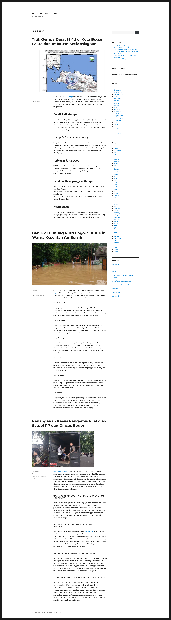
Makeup (116, 204)
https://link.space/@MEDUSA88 (121, 281)
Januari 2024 (117, 134)
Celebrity (116, 161)
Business (116, 160)
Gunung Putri (40, 295)
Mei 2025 (116, 104)
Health (115, 191)
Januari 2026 (117, 91)
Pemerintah (117, 216)
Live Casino (115, 264)
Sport (115, 233)
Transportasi (117, 238)
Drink (115, 167)
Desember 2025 (118, 92)
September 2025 (118, 98)
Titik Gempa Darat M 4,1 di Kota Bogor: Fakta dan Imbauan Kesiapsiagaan (67, 41)
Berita (34, 99)
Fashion (116, 173)
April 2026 (117, 89)
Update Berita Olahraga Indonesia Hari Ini (125, 59)
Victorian (116, 246)
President (116, 219)
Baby (115, 154)
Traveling (116, 242)
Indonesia (116, 195)
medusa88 (115, 288)
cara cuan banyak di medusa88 (120, 285)
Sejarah (116, 227)
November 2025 (118, 94)
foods (115, 180)
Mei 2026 (116, 87)
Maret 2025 (117, 107)
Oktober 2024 (117, 117)
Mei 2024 (116, 126)
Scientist (116, 225)
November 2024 (118, 115)
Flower (116, 178)
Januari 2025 (117, 111)
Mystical (116, 210)
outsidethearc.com (44, 13)
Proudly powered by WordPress (53, 612)
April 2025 (117, 106)
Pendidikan (117, 218)
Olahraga (116, 212)
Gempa (70, 97)
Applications (117, 150)
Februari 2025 (118, 109)
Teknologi (116, 236)
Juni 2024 (116, 124)
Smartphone (117, 231)
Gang (115, 186)
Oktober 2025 (117, 96)
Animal (116, 148)
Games (116, 184)
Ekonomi (116, 169)
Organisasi (117, 214)
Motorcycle (117, 208)
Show (115, 229)
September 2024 (118, 119)
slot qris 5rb (89, 531)
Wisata (115, 247)
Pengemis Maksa (41, 476)
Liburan (116, 203)
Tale (115, 234)
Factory (116, 171)
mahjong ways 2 (116, 292)
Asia (115, 152)
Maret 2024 (117, 130)
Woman (116, 249)
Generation (117, 188)
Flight (115, 176)
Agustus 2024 (117, 120)
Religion (116, 223)
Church (116, 163)
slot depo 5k (115, 296)
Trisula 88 (115, 272)
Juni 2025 (116, 102)
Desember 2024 (118, 113)
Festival (116, 175)
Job (115, 199)
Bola (115, 158)
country (116, 165)
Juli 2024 (116, 122)
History (116, 193)
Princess (116, 221)
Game (115, 182)
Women (116, 251)
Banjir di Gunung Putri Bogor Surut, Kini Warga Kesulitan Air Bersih (69, 235)
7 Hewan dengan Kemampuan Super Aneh (126, 49)
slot (113, 268)
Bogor (34, 101)
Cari (113, 30)
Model (115, 206)
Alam (115, 146)
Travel (115, 240)
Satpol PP (35, 478)
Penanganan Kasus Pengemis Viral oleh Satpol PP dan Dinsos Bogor (69, 423)
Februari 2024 (118, 132)
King (115, 201)
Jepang (116, 197)
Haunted (116, 189)
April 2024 (117, 128)
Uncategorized (118, 244)
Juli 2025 (116, 100)
